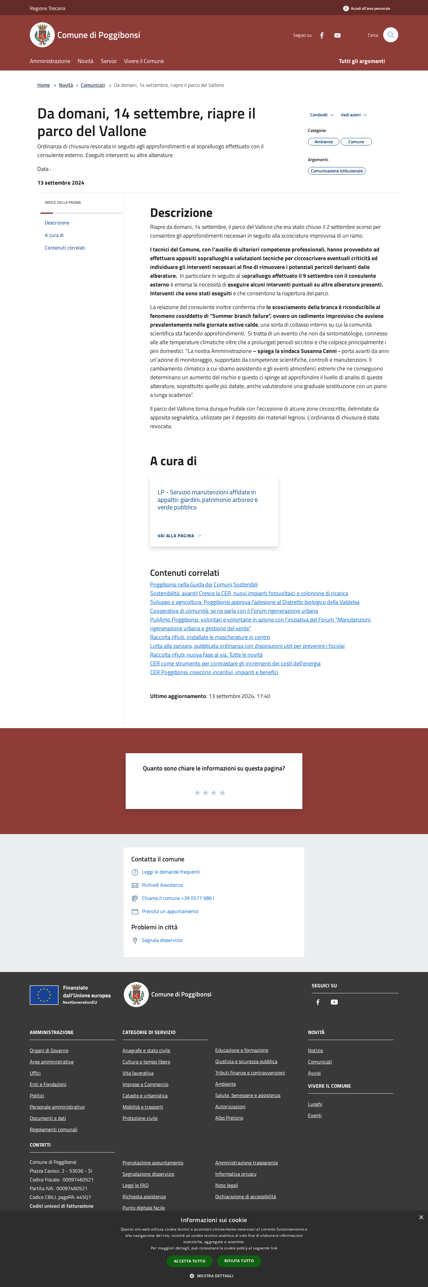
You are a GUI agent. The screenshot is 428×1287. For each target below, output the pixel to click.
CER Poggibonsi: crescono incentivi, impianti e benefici (214, 672)
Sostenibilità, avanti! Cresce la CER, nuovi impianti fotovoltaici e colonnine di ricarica (249, 593)
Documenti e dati (48, 1118)
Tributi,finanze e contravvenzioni (250, 1072)
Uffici (35, 1073)
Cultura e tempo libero (146, 1061)
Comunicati (93, 85)
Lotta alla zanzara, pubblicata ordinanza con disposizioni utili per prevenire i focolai (247, 646)
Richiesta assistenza (144, 1196)
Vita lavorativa (138, 1073)
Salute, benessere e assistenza (247, 1095)
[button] (213, 1275)
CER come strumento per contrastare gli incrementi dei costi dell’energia (235, 663)
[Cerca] (390, 34)
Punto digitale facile (144, 1207)
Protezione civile (140, 1118)
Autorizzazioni (230, 1106)
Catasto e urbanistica (145, 1095)
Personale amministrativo (57, 1107)
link (274, 1248)
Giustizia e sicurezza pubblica (246, 1061)
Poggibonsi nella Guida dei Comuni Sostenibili (204, 584)
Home (43, 85)
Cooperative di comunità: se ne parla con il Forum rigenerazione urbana (234, 611)
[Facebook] (319, 34)
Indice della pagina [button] (63, 202)
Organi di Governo (49, 1050)
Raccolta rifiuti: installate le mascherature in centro (210, 637)
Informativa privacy (236, 1174)
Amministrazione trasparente (246, 1162)
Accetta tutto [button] (190, 1261)
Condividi (319, 114)
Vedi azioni (351, 114)
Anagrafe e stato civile (146, 1050)
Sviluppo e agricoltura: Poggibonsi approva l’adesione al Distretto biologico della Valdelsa (254, 602)
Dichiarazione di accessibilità (245, 1196)
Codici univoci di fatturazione (61, 1206)
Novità (66, 85)
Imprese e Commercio (145, 1084)
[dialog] (214, 1249)
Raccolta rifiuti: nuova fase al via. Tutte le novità (206, 654)
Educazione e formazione (241, 1050)
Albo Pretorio (229, 1118)
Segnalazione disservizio (148, 1174)
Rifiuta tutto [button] (239, 1260)
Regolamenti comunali (53, 1129)
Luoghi (315, 1104)
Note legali (226, 1185)
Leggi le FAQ (136, 1185)
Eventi (315, 1115)
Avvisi (314, 1073)
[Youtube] (335, 34)
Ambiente (225, 1084)
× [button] (421, 1217)
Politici (37, 1095)
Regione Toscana (47, 8)
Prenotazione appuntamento (153, 1162)
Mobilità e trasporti (143, 1107)
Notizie (315, 1050)
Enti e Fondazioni (48, 1084)
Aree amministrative (52, 1061)
